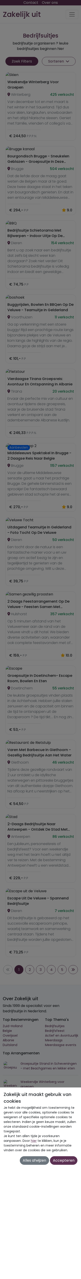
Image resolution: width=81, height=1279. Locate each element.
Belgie (7, 1031)
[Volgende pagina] (73, 969)
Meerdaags (54, 1040)
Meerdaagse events (60, 1045)
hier (34, 1140)
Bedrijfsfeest (55, 1031)
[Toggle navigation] (72, 14)
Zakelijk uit (22, 14)
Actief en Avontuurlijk (61, 1035)
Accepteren (63, 1160)
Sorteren (56, 61)
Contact (30, 2)
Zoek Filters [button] (22, 61)
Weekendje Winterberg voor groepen (42, 1084)
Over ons (50, 2)
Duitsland (10, 1045)
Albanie (8, 1040)
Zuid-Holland (12, 1026)
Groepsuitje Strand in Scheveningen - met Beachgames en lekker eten (48, 1066)
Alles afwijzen (34, 1160)
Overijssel (10, 1035)
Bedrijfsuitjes (55, 1026)
